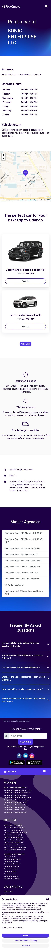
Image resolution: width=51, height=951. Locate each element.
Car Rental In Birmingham (12, 859)
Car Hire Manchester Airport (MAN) (15, 847)
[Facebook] (19, 755)
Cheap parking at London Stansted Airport (17, 797)
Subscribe (25, 741)
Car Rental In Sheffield (11, 876)
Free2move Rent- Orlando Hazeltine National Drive (23, 592)
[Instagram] (31, 755)
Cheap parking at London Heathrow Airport (17, 790)
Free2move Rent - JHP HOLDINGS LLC (21, 572)
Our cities (8, 892)
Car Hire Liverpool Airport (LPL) (13, 840)
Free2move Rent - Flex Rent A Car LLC (21, 554)
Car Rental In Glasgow (11, 861)
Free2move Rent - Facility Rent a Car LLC (22, 548)
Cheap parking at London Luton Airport (16, 800)
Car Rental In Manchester (12, 864)
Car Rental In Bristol (10, 874)
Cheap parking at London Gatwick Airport (17, 792)
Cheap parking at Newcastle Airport (15, 812)
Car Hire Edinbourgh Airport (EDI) (14, 827)
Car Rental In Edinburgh (11, 866)
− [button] (3, 158)
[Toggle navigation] (46, 6)
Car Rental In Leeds (10, 871)
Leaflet (22, 200)
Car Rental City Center (14, 854)
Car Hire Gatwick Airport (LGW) (13, 842)
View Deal (25, 344)
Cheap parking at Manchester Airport (15, 795)
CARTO (47, 200)
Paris (5, 894)
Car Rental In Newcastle (11, 879)
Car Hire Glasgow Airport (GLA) (14, 837)
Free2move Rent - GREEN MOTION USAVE (23, 560)
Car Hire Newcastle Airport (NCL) (14, 850)
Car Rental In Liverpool (11, 869)
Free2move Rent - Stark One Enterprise (21, 579)
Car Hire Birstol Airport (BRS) (13, 835)
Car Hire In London (10, 856)
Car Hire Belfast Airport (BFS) (13, 830)
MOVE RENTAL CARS (13, 585)
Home (5, 721)
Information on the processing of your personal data (25, 748)
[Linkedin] (25, 755)
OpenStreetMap (31, 200)
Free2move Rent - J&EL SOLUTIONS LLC (22, 566)
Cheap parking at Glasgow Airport (14, 807)
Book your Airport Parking (15, 788)
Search (25, 281)
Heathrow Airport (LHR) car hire (14, 845)
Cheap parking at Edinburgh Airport (15, 802)
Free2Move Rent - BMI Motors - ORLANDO (23, 533)
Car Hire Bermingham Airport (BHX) (15, 832)
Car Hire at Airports (13, 825)
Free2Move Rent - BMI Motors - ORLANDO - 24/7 (23, 540)
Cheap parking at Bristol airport (14, 810)
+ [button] (3, 154)
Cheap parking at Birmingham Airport (16, 805)
